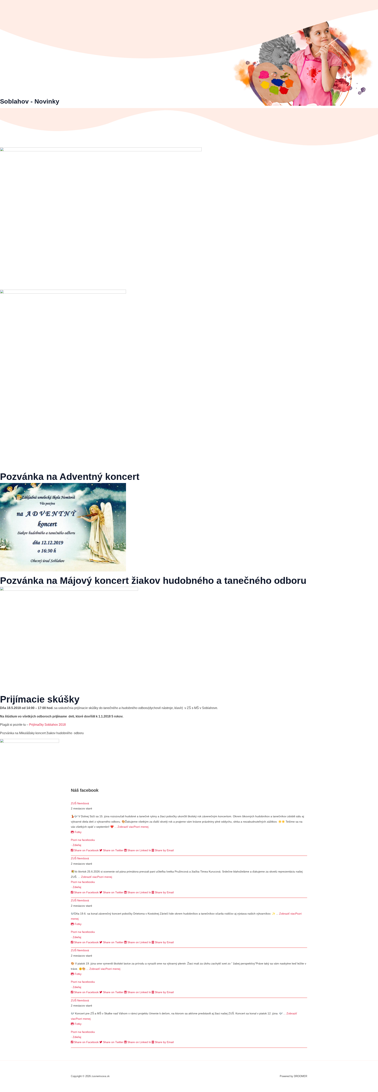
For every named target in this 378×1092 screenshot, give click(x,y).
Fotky (78, 832)
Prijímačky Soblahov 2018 (47, 724)
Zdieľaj (77, 845)
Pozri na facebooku (83, 839)
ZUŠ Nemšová (80, 803)
